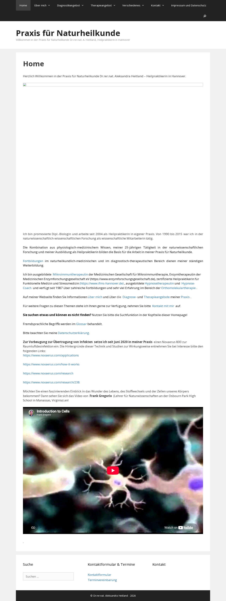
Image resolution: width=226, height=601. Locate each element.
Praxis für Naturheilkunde (68, 33)
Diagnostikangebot (68, 5)
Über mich (40, 5)
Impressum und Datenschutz (188, 5)
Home (23, 5)
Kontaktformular (99, 575)
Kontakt (155, 5)
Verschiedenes (131, 5)
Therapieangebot (101, 5)
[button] (49, 5)
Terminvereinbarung (102, 580)
